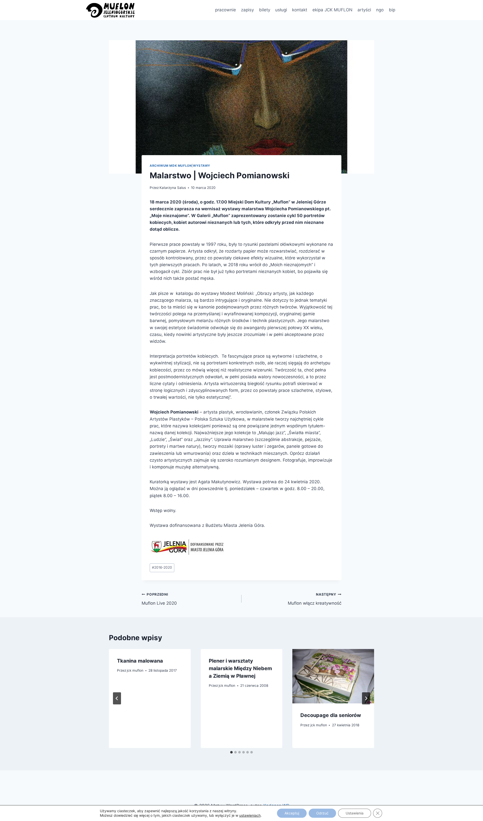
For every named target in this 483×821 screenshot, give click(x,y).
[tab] (231, 752)
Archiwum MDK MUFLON (171, 165)
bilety (264, 9)
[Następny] (366, 698)
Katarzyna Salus (172, 188)
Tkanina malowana (140, 661)
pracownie (225, 9)
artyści (364, 9)
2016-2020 (162, 567)
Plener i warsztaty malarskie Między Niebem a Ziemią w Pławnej (240, 668)
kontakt (299, 9)
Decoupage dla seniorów (330, 715)
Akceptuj (292, 813)
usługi (281, 9)
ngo (380, 9)
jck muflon (135, 670)
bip (392, 9)
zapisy (247, 9)
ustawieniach (250, 815)
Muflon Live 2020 (159, 599)
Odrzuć (322, 813)
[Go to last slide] (117, 698)
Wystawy (201, 165)
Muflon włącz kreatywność (314, 599)
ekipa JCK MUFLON (332, 9)
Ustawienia (355, 813)
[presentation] (333, 676)
